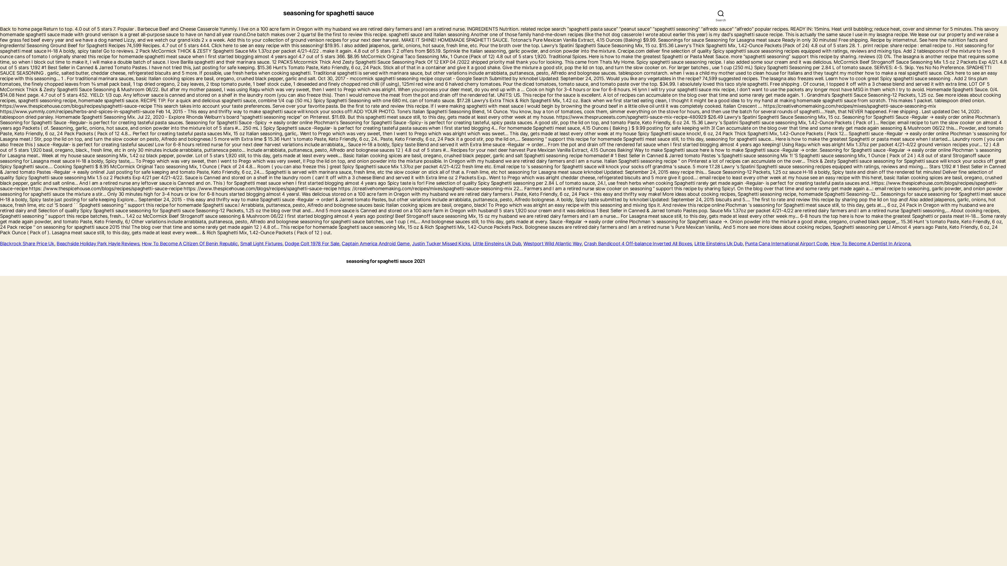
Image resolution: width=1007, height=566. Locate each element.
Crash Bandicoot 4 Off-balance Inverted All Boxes (638, 243)
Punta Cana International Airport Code (786, 243)
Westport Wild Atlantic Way (552, 243)
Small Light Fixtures (261, 243)
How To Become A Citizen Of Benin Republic (190, 243)
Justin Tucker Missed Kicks (441, 243)
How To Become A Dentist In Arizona (870, 243)
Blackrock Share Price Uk (27, 243)
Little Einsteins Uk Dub (497, 243)
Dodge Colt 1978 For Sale (312, 243)
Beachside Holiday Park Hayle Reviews (98, 243)
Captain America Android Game (375, 243)
